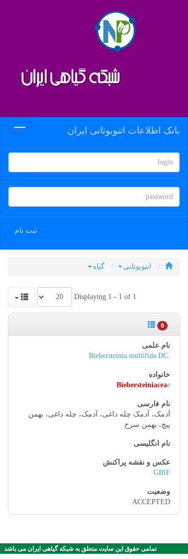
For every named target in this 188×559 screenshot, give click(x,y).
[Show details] (151, 325)
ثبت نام (26, 230)
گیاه (98, 266)
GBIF (162, 473)
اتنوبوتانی (137, 266)
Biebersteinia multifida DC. (129, 356)
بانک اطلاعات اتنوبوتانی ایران (123, 130)
